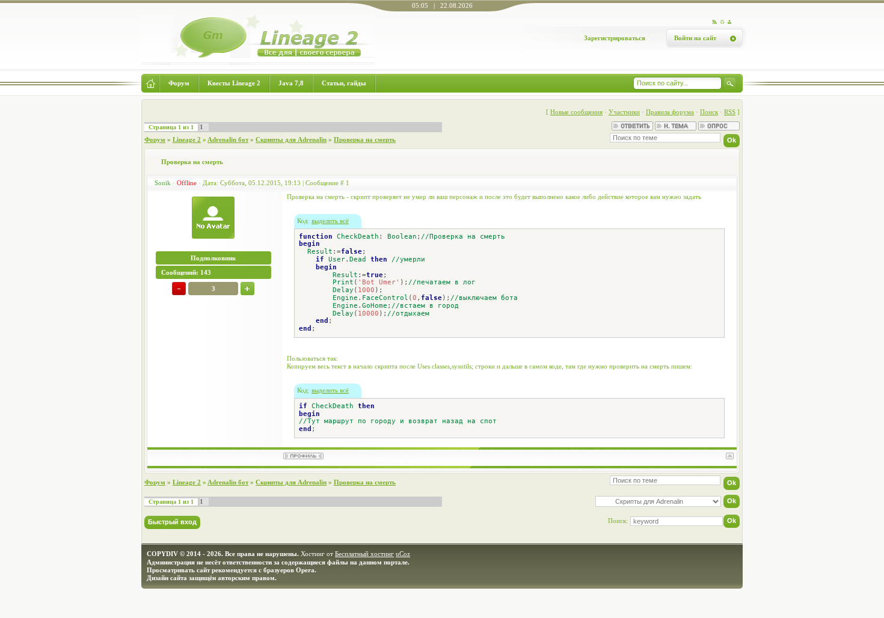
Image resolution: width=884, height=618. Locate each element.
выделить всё (330, 221)
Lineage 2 (187, 139)
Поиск (709, 111)
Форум (154, 139)
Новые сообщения (576, 111)
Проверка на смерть (365, 139)
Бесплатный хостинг (364, 553)
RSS (729, 111)
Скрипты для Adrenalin (291, 139)
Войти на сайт (695, 37)
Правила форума (670, 111)
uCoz (403, 553)
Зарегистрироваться (614, 37)
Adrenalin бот (227, 139)
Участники (624, 111)
